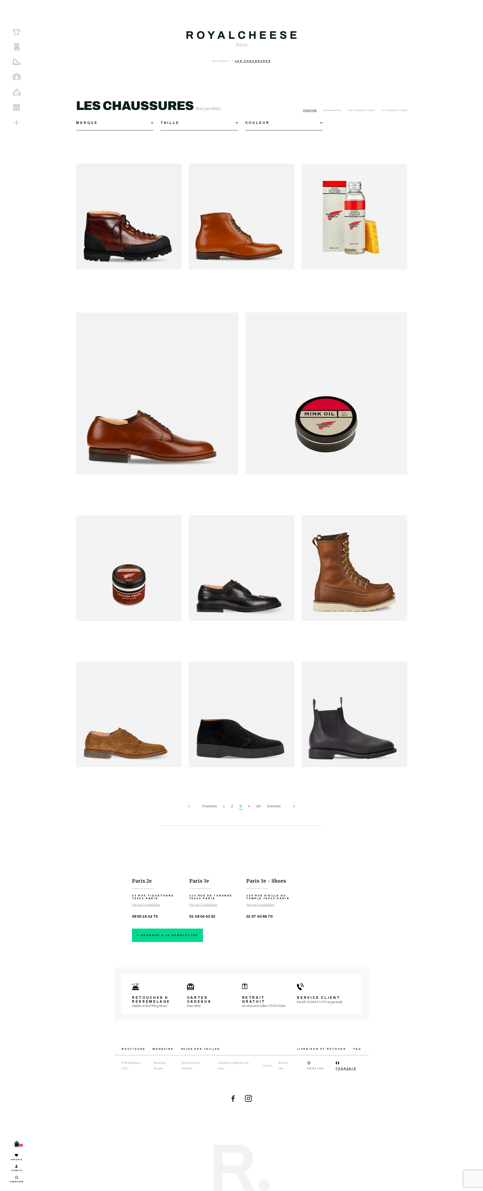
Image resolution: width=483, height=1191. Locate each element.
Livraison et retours (321, 1048)
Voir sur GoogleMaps (146, 905)
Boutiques (133, 1048)
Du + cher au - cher (361, 110)
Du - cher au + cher (394, 110)
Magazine (163, 1048)
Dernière (274, 806)
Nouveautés (333, 110)
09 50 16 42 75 (145, 916)
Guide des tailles (200, 1048)
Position (310, 110)
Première (209, 806)
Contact (267, 1065)
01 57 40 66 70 (259, 916)
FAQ (357, 1048)
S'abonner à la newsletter (167, 935)
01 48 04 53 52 (202, 916)
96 (258, 806)
